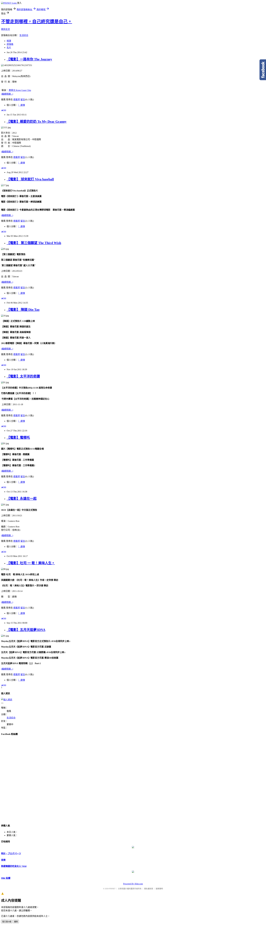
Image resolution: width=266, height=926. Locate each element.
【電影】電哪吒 (18, 437)
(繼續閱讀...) (7, 94)
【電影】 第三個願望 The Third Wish (34, 243)
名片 (9, 47)
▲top (3, 110)
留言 (23, 99)
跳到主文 (5, 29)
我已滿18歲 (6, 922)
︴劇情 (21, 105)
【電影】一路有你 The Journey (29, 59)
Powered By (129, 884)
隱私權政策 (148, 889)
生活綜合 (23, 35)
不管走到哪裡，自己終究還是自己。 (36, 21)
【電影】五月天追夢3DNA (26, 630)
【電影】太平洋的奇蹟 (23, 376)
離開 (16, 922)
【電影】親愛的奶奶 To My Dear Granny (36, 121)
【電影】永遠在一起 (22, 498)
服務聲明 (159, 889)
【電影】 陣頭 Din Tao (23, 309)
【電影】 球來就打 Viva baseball (30, 179)
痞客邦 (16, 99)
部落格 (10, 44)
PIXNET (112, 889)
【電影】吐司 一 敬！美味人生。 (31, 563)
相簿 (9, 41)
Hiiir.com (139, 884)
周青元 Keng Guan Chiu (20, 90)
